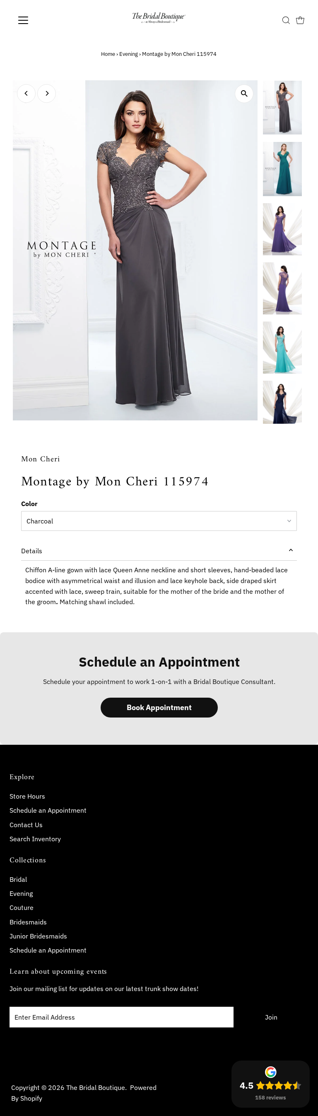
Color (29, 503)
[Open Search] (286, 20)
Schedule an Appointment (48, 810)
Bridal (18, 879)
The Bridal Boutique (95, 1087)
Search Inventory (35, 839)
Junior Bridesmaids (38, 936)
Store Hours (27, 796)
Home (108, 54)
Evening (128, 54)
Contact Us (26, 825)
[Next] (46, 93)
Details (31, 551)
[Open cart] (300, 20)
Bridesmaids (28, 922)
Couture (22, 907)
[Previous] (26, 93)
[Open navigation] (47, 20)
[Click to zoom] (244, 93)
